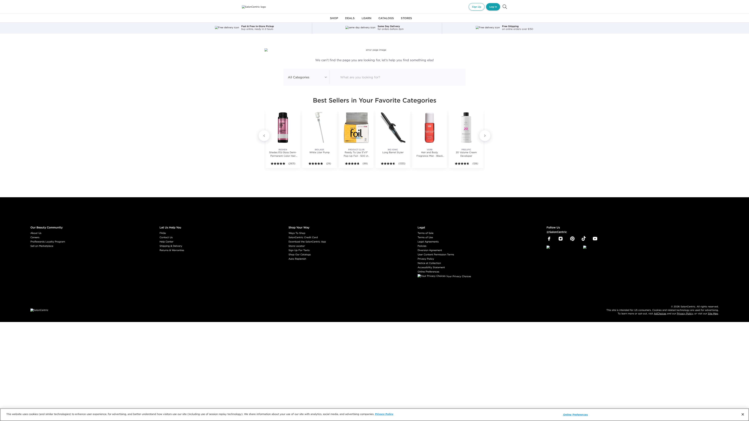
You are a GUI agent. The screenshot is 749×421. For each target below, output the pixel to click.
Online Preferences (428, 271)
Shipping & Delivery (171, 245)
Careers (34, 237)
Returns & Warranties (172, 250)
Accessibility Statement (431, 267)
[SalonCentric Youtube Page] (595, 239)
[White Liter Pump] (319, 127)
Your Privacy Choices (458, 276)
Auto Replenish (297, 258)
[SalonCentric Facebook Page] (549, 239)
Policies (422, 245)
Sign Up (476, 6)
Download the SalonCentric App (307, 241)
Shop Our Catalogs (299, 254)
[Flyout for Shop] (334, 20)
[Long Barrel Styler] (393, 127)
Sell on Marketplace (41, 245)
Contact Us (166, 237)
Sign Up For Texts (299, 250)
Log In (493, 6)
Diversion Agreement (430, 250)
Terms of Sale (425, 233)
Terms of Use (425, 237)
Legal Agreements (428, 241)
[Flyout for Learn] (366, 20)
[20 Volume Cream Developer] (466, 127)
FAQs (163, 233)
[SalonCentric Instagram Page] (560, 239)
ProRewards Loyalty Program (47, 241)
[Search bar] (504, 6)
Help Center (166, 241)
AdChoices (660, 313)
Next (484, 135)
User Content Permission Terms (436, 254)
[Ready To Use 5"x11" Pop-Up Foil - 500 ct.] (356, 127)
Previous (264, 135)
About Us (35, 233)
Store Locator (296, 245)
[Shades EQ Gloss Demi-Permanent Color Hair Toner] (283, 127)
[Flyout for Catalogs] (386, 20)
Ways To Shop (296, 233)
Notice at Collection (429, 263)
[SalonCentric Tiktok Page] (584, 239)
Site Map (713, 313)
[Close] (742, 414)
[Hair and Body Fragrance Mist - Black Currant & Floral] (429, 127)
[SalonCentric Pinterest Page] (572, 239)
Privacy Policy (426, 258)
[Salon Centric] (254, 6)
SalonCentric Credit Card (303, 237)
